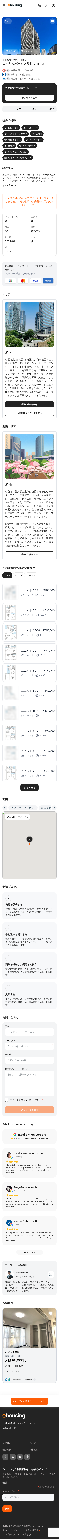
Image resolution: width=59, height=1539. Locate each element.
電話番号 (9, 1054)
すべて (7, 575)
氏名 (7, 1026)
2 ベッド (31, 575)
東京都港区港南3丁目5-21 (14, 59)
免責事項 (26, 1534)
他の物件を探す (29, 97)
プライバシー (16, 1530)
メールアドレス (12, 1040)
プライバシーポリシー (31, 1100)
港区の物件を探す (29, 404)
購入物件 (7, 1449)
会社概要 (33, 1449)
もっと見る (29, 787)
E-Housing (38, 1525)
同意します (26, 1100)
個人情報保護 (31, 1530)
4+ (8, 74)
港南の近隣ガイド (29, 554)
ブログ (32, 1443)
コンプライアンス (10, 1534)
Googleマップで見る (17, 816)
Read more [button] (10, 1172)
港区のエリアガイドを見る (29, 412)
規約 (4, 1530)
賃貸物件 (7, 1443)
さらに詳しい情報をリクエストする (29, 1401)
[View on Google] (9, 1155)
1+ (8, 70)
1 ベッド (19, 575)
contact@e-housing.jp (27, 1423)
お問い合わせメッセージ (16, 1068)
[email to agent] (51, 1274)
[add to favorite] (52, 21)
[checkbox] (6, 1100)
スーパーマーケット (25, 807)
